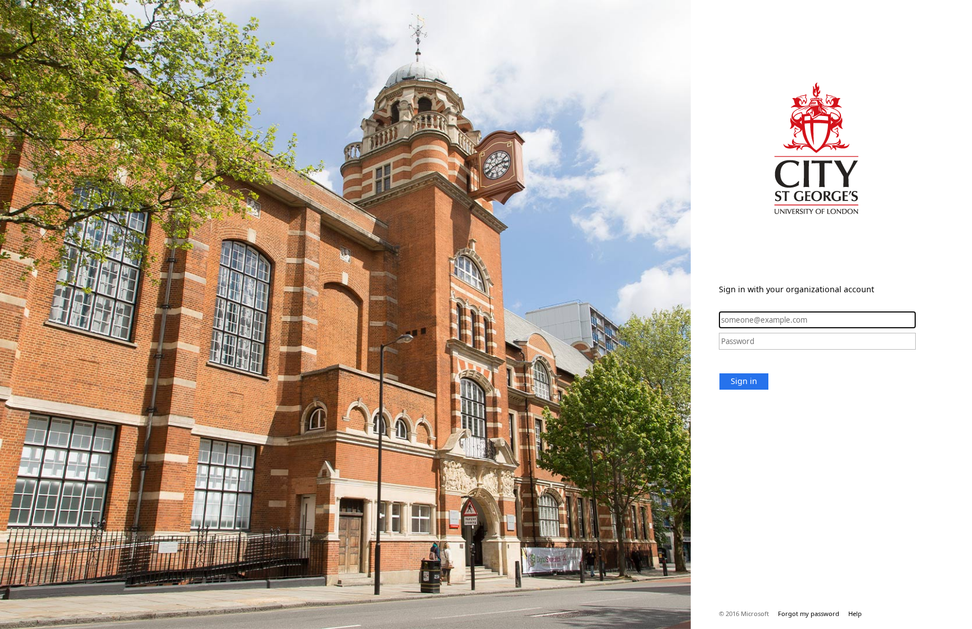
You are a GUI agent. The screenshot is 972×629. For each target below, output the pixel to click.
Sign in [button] (744, 381)
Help (855, 613)
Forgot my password (808, 613)
